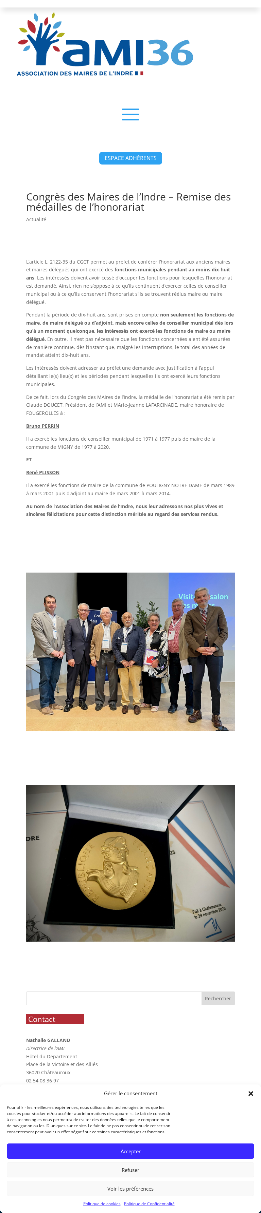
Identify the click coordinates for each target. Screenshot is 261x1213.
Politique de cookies (102, 1204)
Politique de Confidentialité (149, 1204)
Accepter (131, 1151)
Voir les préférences (130, 1188)
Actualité (36, 219)
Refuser (130, 1170)
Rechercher (218, 998)
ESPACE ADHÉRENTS (131, 158)
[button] (250, 1093)
